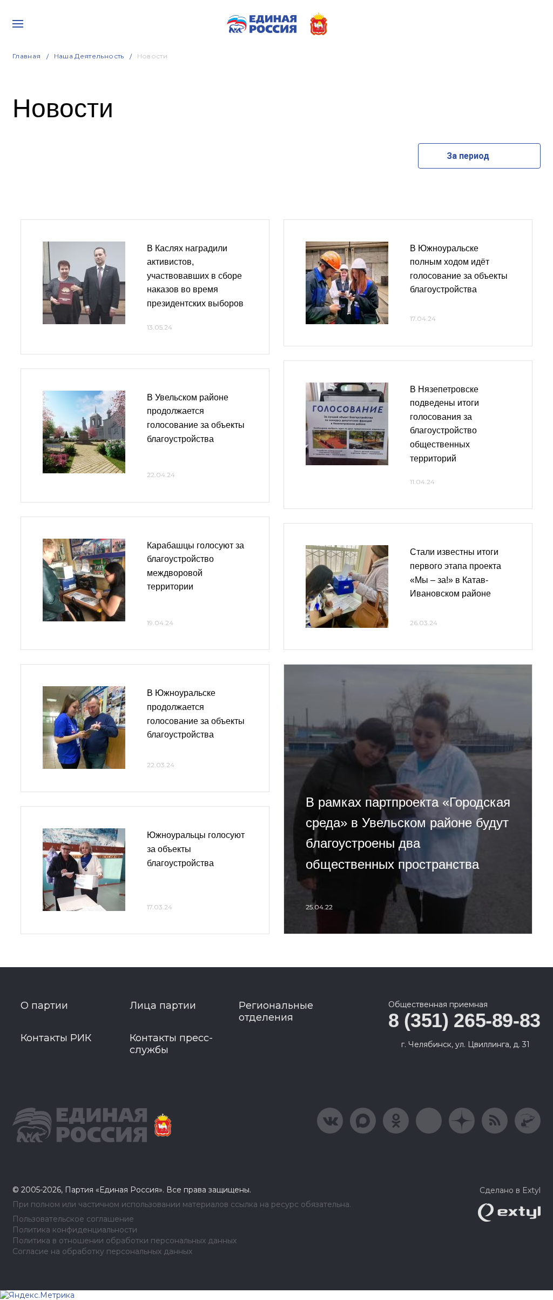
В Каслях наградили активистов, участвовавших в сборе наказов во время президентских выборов (195, 276)
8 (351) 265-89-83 (464, 1020)
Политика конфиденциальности (74, 1230)
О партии (44, 1005)
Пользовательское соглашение (73, 1219)
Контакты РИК (56, 1038)
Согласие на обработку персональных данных (102, 1251)
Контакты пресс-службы (171, 1044)
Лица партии (163, 1005)
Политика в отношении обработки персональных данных (124, 1240)
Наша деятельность (89, 56)
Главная (26, 56)
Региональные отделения (276, 1011)
